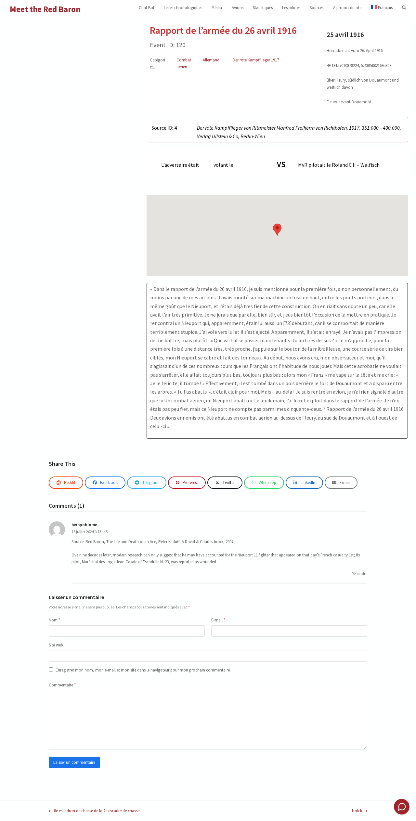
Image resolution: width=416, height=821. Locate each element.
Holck (357, 811)
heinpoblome (84, 525)
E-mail (218, 620)
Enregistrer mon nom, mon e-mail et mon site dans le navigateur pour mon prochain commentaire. (143, 670)
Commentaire (62, 685)
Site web (56, 645)
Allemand (211, 60)
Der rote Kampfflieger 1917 (256, 60)
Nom (54, 620)
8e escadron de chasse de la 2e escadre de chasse (94, 811)
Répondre (359, 573)
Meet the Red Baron (45, 9)
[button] (404, 8)
